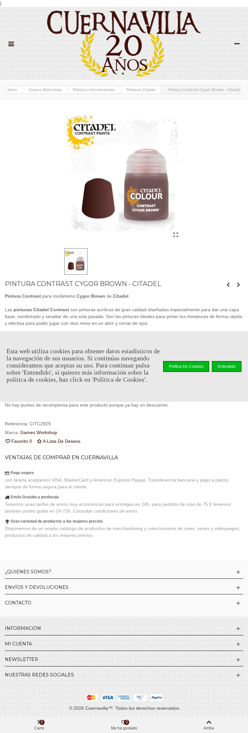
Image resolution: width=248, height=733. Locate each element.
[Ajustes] (237, 43)
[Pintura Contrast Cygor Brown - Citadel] (176, 235)
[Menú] (11, 43)
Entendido (227, 366)
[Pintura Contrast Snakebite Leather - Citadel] (228, 285)
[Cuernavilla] (124, 43)
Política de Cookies (186, 366)
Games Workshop (38, 432)
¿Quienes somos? (28, 572)
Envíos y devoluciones (36, 587)
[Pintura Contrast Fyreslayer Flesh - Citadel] (238, 285)
